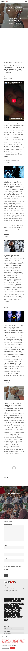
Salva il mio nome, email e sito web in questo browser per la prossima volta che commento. (13, 568)
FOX (13, 603)
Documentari (6, 603)
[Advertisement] (14, 46)
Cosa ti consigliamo (8, 601)
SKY (6, 7)
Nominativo (6, 626)
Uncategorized (20, 617)
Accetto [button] (13, 647)
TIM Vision (18, 615)
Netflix (11, 7)
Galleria (16, 603)
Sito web (5, 558)
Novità (15, 610)
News (14, 14)
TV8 (15, 617)
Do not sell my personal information (10, 645)
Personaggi (6, 612)
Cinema (8, 10)
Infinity (10, 605)
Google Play (21, 603)
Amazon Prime (19, 7)
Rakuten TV (18, 612)
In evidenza (6, 605)
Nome (5, 545)
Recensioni (6, 615)
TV (12, 617)
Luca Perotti (10, 23)
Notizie (12, 610)
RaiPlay (13, 612)
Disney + (19, 601)
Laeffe (17, 608)
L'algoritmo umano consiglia (9, 608)
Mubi (20, 608)
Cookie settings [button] (5, 648)
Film (14, 10)
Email (5, 551)
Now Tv (19, 10)
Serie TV (10, 615)
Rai (10, 612)
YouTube (5, 619)
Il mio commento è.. (8, 524)
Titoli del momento (7, 617)
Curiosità (14, 601)
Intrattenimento (16, 605)
